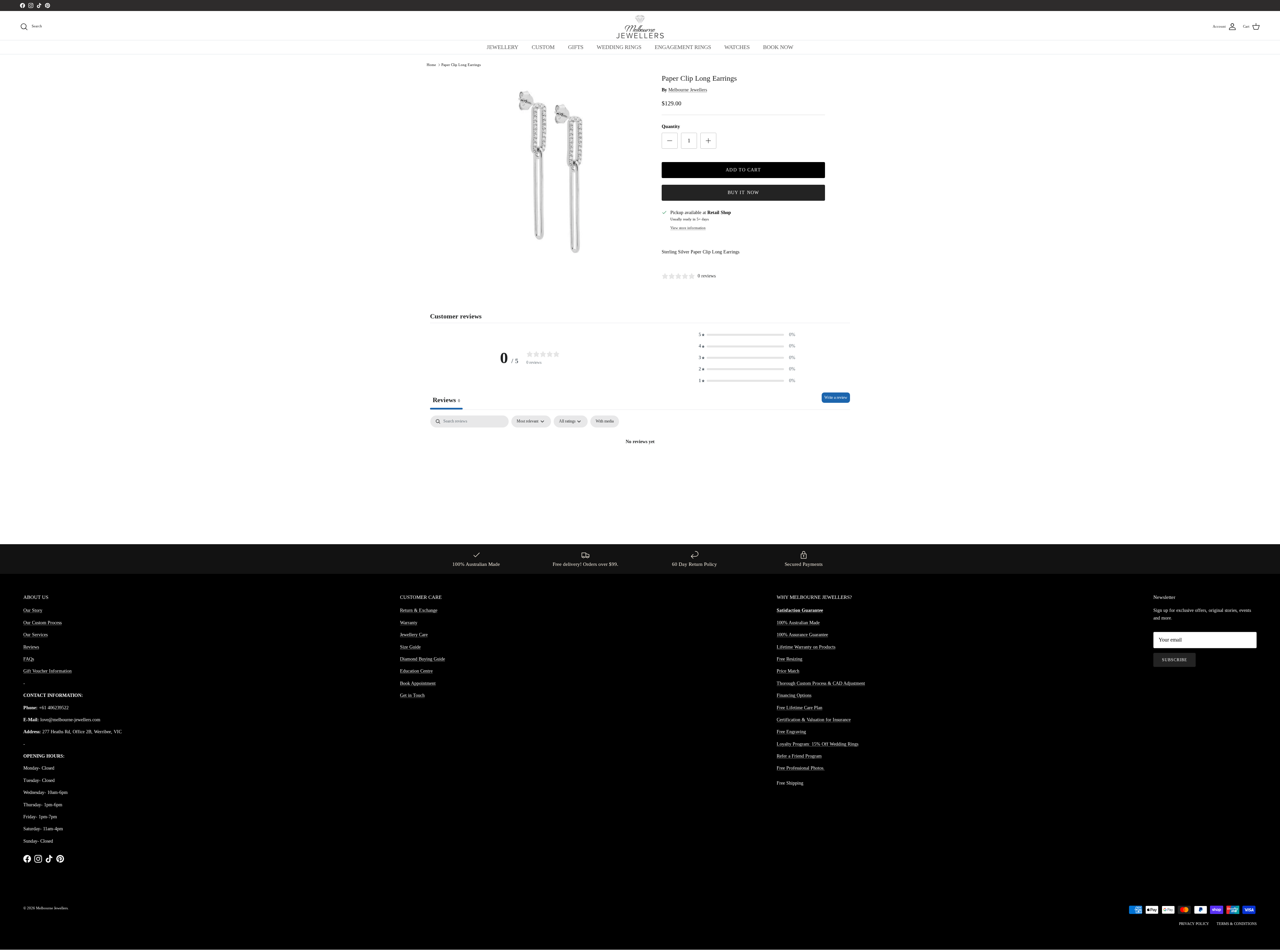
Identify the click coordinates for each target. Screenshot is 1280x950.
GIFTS (575, 47)
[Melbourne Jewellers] (640, 26)
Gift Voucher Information (47, 671)
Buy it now (743, 192)
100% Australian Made (798, 622)
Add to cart (743, 169)
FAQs (28, 659)
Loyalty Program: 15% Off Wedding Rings (817, 744)
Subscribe (1174, 660)
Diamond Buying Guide (422, 659)
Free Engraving (791, 731)
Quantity (671, 126)
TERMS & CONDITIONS (1237, 924)
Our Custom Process (42, 622)
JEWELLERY (502, 47)
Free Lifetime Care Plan (799, 707)
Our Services (35, 634)
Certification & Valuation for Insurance (814, 719)
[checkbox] (604, 421)
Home (431, 65)
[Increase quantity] (708, 141)
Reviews (31, 647)
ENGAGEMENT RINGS (683, 47)
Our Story (32, 610)
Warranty (408, 622)
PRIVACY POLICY (1194, 924)
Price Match (788, 671)
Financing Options (794, 695)
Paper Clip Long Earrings (461, 65)
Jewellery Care (414, 634)
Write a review (835, 397)
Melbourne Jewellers (687, 89)
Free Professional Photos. (801, 768)
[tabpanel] (640, 464)
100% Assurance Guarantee (802, 634)
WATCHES (737, 47)
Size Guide (410, 647)
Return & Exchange (418, 610)
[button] (747, 334)
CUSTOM (543, 47)
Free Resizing (789, 659)
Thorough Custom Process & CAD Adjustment (821, 683)
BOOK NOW (778, 47)
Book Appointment (418, 683)
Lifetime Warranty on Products (806, 647)
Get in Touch (412, 695)
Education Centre (416, 671)
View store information (688, 228)
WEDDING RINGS (619, 47)
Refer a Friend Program (799, 756)
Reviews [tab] (446, 399)
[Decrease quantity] (670, 141)
